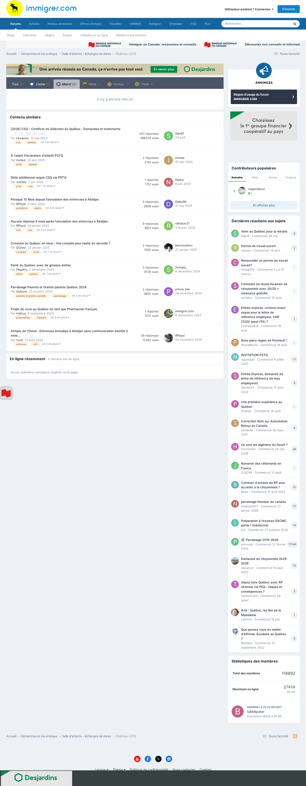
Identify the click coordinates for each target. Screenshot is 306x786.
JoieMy (21, 182)
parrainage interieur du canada (263, 502)
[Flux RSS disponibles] (295, 736)
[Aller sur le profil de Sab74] (235, 233)
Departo (21, 269)
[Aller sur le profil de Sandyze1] (235, 376)
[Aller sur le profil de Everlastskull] (235, 310)
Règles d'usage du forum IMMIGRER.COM (251, 97)
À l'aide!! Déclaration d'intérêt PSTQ (37, 155)
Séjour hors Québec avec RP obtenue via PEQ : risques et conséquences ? (262, 587)
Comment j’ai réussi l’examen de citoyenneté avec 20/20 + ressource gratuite (264, 288)
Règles (49, 35)
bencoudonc (184, 245)
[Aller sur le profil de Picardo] (235, 404)
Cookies (205, 769)
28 (42, 133)
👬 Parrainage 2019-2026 (259, 540)
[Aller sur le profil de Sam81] (168, 135)
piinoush (247, 544)
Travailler (116, 24)
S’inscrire (288, 9)
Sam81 (179, 133)
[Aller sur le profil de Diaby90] (168, 204)
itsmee (21, 160)
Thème (118, 769)
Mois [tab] (255, 177)
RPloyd (21, 204)
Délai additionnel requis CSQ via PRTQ (38, 177)
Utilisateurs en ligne (94, 35)
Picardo (246, 411)
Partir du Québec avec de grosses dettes (41, 265)
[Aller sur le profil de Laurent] (235, 612)
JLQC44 (246, 472)
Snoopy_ (181, 267)
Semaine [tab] (237, 177)
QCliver (21, 247)
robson (246, 250)
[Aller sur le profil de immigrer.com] (168, 313)
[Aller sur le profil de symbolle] (235, 423)
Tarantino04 (249, 596)
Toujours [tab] (290, 177)
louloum (21, 291)
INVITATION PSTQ (254, 355)
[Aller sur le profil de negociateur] (242, 190)
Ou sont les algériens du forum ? (264, 444)
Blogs (11, 35)
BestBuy (246, 643)
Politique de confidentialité (149, 769)
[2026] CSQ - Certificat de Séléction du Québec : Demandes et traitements (65, 129)
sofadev (246, 297)
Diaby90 (180, 201)
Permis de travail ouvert (258, 246)
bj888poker (255, 711)
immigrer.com (184, 311)
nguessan (248, 359)
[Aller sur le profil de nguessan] (235, 357)
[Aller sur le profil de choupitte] (235, 262)
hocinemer (248, 449)
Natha (179, 180)
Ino (243, 530)
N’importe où (276, 23)
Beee (244, 491)
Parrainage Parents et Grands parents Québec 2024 (48, 287)
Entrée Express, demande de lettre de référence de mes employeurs (262, 378)
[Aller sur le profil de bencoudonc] (168, 247)
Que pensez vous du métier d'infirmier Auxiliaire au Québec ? (263, 634)
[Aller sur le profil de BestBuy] (235, 631)
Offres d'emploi (90, 24)
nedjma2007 (249, 506)
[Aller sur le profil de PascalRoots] (235, 342)
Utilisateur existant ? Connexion (248, 9)
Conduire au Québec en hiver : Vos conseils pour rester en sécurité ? (60, 243)
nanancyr (247, 568)
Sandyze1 (247, 387)
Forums (15, 24)
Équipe (67, 35)
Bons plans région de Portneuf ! (264, 340)
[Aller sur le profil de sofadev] (235, 286)
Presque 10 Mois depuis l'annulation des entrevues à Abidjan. (55, 199)
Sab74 (245, 236)
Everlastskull (250, 326)
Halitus (21, 313)
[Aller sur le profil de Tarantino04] (235, 584)
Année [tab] (273, 177)
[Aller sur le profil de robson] (235, 248)
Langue (101, 769)
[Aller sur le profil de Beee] (235, 485)
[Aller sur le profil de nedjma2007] (235, 504)
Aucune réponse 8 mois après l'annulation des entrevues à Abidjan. (60, 221)
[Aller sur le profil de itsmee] (168, 160)
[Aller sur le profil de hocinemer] (235, 447)
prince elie (182, 289)
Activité (34, 24)
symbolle (247, 430)
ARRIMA (135, 24)
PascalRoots (249, 345)
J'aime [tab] (42, 84)
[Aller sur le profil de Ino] (235, 523)
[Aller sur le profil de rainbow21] (168, 225)
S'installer (176, 24)
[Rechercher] (295, 23)
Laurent (246, 619)
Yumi (19, 340)
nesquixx (22, 138)
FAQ (193, 24)
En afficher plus (264, 205)
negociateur (256, 189)
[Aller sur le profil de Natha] (168, 182)
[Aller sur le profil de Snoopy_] (168, 269)
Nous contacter (184, 769)
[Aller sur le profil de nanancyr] (235, 561)
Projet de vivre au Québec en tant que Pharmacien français (54, 309)
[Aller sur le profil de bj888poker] (238, 711)
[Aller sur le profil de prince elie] (168, 291)
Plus (207, 24)
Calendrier (30, 35)
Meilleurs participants (131, 35)
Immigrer (155, 24)
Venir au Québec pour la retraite (264, 231)
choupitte (247, 269)
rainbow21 (182, 223)
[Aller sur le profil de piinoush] (235, 542)
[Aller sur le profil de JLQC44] (235, 465)
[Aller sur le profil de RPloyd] (168, 337)
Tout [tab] (18, 84)
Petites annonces (59, 24)
